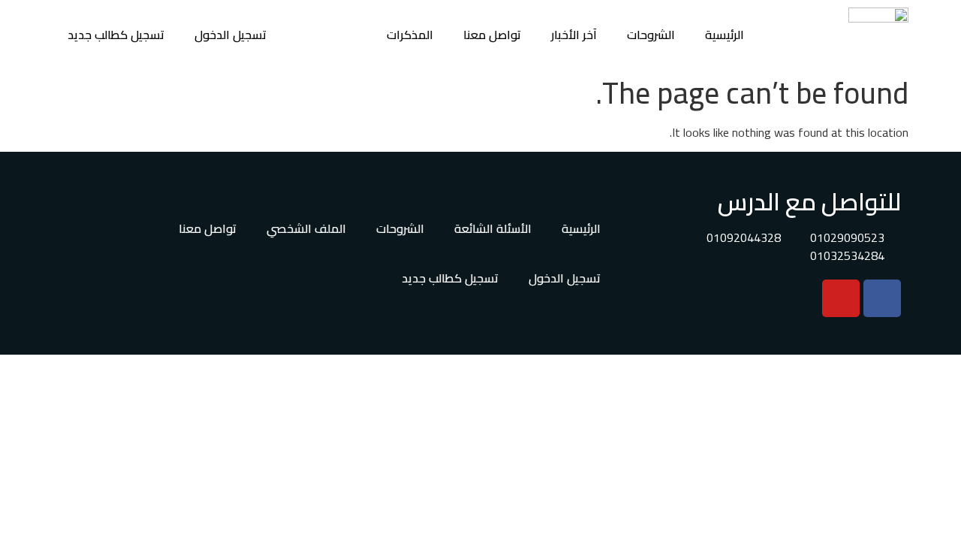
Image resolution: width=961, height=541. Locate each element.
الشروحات (651, 34)
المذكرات (410, 34)
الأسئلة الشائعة (493, 228)
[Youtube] (841, 298)
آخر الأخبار (574, 34)
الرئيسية (724, 34)
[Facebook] (882, 298)
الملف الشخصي (306, 228)
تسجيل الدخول (230, 34)
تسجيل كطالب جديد (116, 34)
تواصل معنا (492, 34)
